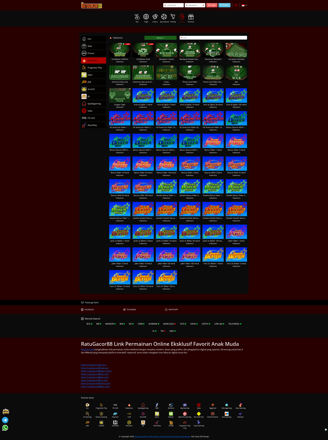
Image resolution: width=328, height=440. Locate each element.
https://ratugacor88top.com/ (95, 374)
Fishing (173, 22)
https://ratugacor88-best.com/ (95, 383)
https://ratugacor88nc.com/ (94, 380)
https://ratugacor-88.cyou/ (94, 364)
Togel (146, 22)
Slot (137, 22)
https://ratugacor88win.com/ (95, 377)
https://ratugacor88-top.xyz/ (94, 368)
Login (213, 5)
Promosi (191, 22)
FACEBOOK (89, 309)
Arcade (182, 22)
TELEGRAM (131, 309)
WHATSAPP (173, 309)
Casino (155, 22)
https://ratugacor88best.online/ (96, 371)
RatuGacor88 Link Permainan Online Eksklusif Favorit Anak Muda (162, 436)
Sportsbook (164, 22)
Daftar (226, 5)
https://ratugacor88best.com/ (95, 386)
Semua (160, 38)
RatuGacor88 (87, 349)
